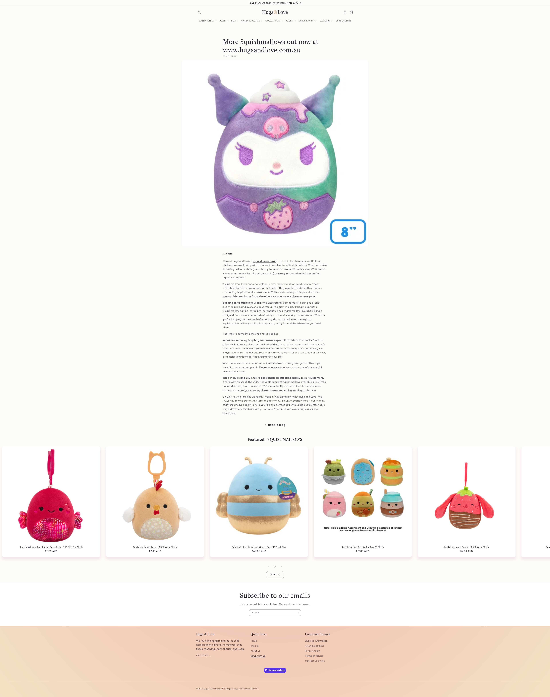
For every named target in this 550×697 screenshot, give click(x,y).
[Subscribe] (297, 612)
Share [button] (229, 253)
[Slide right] (281, 567)
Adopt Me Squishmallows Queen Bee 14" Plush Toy (259, 547)
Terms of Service (314, 655)
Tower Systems (252, 689)
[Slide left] (269, 567)
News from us (258, 655)
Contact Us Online (315, 660)
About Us (255, 650)
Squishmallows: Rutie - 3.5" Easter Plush (155, 547)
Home (254, 640)
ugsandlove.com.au (264, 261)
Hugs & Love (209, 689)
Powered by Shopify (224, 689)
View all (275, 574)
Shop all (255, 645)
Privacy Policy (312, 650)
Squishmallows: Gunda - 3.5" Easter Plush (466, 547)
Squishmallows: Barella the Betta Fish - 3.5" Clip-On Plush (51, 547)
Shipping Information (316, 640)
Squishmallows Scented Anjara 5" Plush (363, 547)
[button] (199, 12)
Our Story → (203, 655)
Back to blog (276, 425)
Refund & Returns (314, 645)
